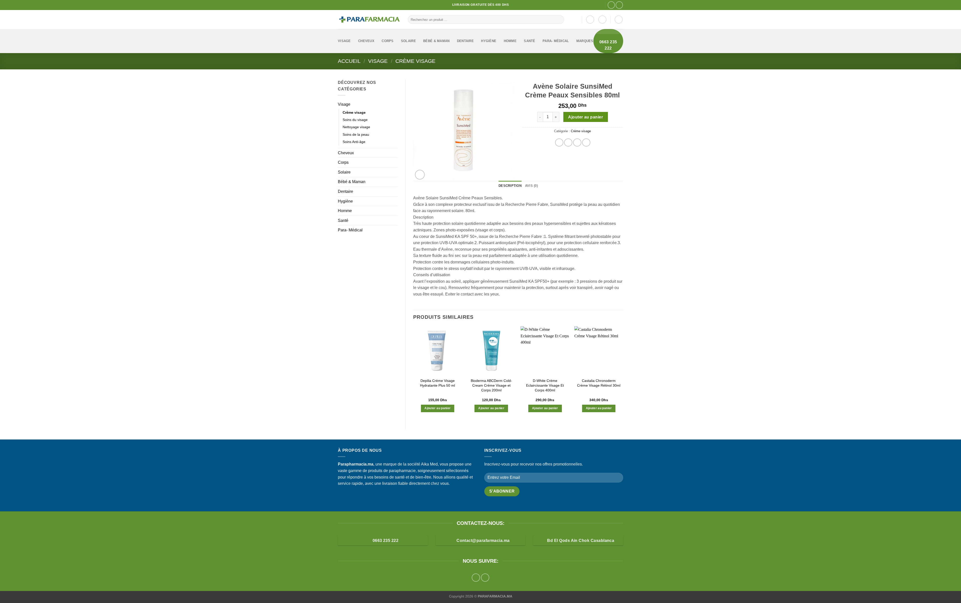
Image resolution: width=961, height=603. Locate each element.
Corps (387, 41)
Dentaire (465, 41)
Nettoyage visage (356, 127)
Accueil (349, 61)
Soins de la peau (356, 134)
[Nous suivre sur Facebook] (611, 5)
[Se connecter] (590, 20)
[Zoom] (420, 175)
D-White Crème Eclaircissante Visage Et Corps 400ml (545, 385)
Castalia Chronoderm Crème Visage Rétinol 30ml (598, 383)
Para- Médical (556, 41)
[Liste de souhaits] (602, 20)
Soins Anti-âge (354, 142)
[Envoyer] (559, 19)
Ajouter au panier (585, 117)
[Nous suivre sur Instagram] (619, 5)
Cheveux (366, 41)
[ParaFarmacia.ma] (369, 19)
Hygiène (488, 41)
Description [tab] (510, 186)
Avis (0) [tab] (531, 186)
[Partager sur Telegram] (586, 142)
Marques (584, 41)
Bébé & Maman (436, 41)
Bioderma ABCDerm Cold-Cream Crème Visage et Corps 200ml (491, 385)
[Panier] (619, 20)
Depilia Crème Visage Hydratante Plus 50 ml (437, 383)
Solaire (408, 41)
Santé (529, 41)
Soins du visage (355, 120)
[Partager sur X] (568, 142)
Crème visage (415, 61)
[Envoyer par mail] (577, 142)
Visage (344, 41)
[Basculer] (396, 104)
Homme (510, 41)
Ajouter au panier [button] (437, 408)
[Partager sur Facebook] (559, 142)
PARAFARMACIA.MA (495, 596)
